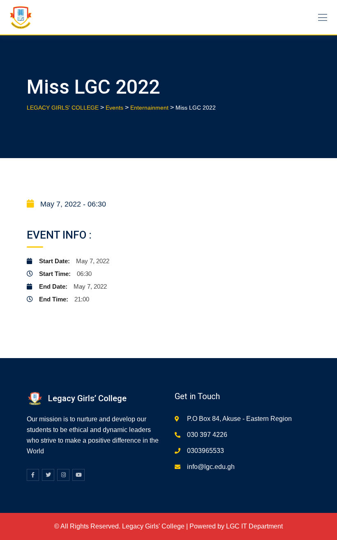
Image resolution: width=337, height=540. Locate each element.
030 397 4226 (207, 434)
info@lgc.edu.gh (211, 466)
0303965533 (205, 450)
